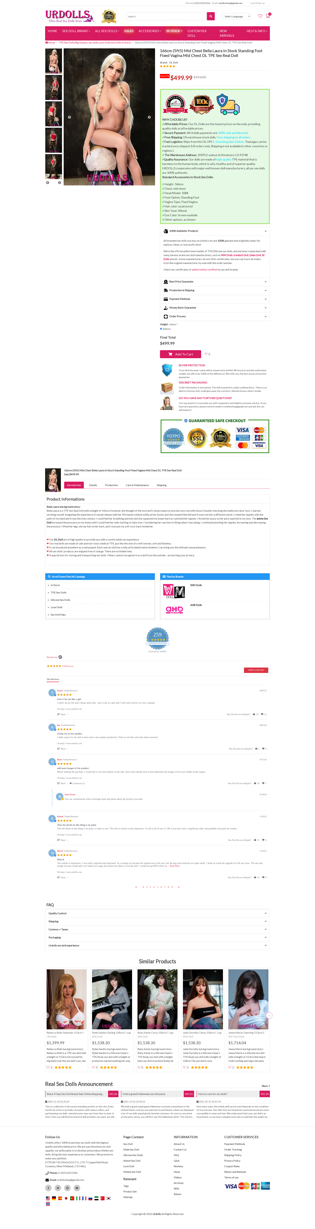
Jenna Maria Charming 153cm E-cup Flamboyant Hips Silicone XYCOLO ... (246, 1033)
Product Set (130, 1191)
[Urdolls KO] (108, 1197)
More (265, 1086)
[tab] (53, 680)
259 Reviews (68, 666)
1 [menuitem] (143, 887)
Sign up (261, 3)
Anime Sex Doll (131, 1160)
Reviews (178, 1166)
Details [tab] (93, 485)
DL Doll (173, 62)
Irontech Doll (241, 255)
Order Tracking (233, 1149)
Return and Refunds (235, 1171)
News (177, 1171)
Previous (47, 182)
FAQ (176, 1155)
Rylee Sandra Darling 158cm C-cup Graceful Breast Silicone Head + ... (111, 1033)
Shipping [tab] (162, 485)
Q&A (176, 1160)
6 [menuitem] (161, 887)
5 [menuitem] (157, 887)
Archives (179, 1182)
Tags (126, 1185)
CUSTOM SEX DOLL (197, 33)
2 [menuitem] (146, 887)
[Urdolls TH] (48, 1203)
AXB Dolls (196, 604)
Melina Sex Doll (132, 1171)
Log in (253, 3)
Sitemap (128, 1197)
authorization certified (204, 269)
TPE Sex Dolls (66, 42)
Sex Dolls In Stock (121, 42)
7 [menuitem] (164, 887)
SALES (128, 31)
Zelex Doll (255, 255)
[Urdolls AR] (97, 1197)
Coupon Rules (232, 1166)
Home (51, 42)
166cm (166, 328)
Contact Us (180, 1149)
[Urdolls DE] (54, 1197)
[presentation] (46, 1015)
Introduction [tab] (74, 485)
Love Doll (128, 1166)
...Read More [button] (174, 866)
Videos (178, 1177)
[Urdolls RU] (91, 1197)
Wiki (176, 1188)
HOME (54, 31)
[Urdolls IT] (78, 1197)
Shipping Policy (233, 1155)
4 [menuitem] (154, 887)
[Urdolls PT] (72, 1197)
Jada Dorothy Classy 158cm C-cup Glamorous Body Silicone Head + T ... (202, 1033)
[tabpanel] (157, 787)
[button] (180, 354)
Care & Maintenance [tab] (137, 485)
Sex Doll (128, 1143)
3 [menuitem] (150, 887)
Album (177, 1194)
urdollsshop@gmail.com (230, 3)
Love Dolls (104, 42)
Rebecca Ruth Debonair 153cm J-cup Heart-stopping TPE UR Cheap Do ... (66, 1033)
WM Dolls (227, 255)
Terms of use (231, 1177)
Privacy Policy (232, 1160)
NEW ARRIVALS (227, 33)
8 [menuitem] (168, 887)
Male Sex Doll (131, 1149)
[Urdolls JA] (66, 1197)
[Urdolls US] (48, 1197)
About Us (179, 1143)
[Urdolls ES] (60, 1197)
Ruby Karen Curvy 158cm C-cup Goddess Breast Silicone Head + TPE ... (155, 1033)
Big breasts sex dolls (86, 42)
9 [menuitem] (172, 887)
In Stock (55, 585)
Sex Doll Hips (58, 614)
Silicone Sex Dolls (60, 599)
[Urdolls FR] (85, 1197)
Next (59, 182)
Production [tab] (111, 485)
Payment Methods (234, 1143)
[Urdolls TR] (103, 1197)
